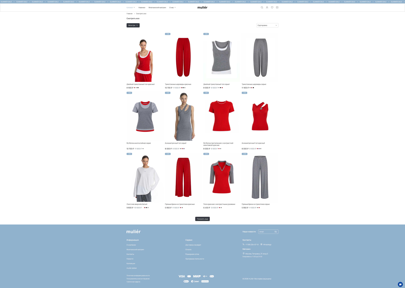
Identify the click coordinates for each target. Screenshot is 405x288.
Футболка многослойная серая (139, 143)
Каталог (130, 7)
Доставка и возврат (193, 245)
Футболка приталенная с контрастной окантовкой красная (218, 144)
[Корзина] (277, 7)
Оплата (188, 249)
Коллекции (131, 263)
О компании (131, 245)
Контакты (130, 254)
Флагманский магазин (157, 7)
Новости (130, 259)
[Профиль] (267, 7)
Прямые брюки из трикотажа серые (256, 204)
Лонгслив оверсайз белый (137, 204)
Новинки (141, 7)
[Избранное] (272, 7)
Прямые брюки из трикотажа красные (180, 204)
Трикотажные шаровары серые (254, 84)
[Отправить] (275, 232)
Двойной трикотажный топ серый (216, 84)
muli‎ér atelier (132, 268)
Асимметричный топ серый (175, 143)
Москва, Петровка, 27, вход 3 (256, 254)
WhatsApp (267, 244)
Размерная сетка (192, 254)
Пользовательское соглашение (138, 279)
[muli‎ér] (202, 7)
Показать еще (202, 219)
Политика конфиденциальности (138, 275)
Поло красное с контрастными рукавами (219, 204)
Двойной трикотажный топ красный (141, 84)
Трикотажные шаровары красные (178, 84)
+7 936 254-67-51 (252, 244)
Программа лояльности (194, 259)
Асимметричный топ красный (253, 143)
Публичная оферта (133, 282)
